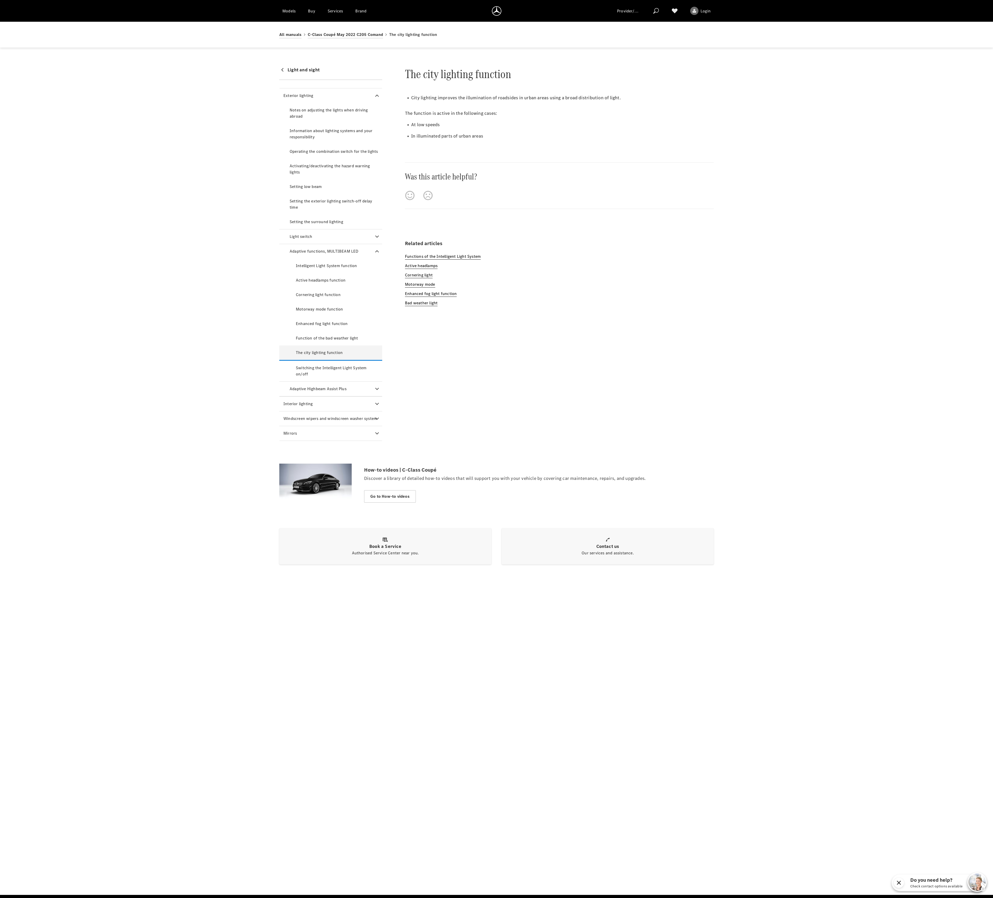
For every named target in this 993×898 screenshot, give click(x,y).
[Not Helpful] (428, 195)
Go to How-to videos (390, 496)
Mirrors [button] (290, 433)
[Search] (656, 11)
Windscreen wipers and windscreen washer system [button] (330, 418)
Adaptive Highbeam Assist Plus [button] (318, 388)
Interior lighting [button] (298, 403)
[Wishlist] (675, 11)
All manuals (290, 34)
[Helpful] (410, 195)
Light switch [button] (301, 236)
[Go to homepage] (496, 11)
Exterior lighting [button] (298, 95)
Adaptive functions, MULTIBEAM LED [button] (324, 251)
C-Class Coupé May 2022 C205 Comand (345, 34)
